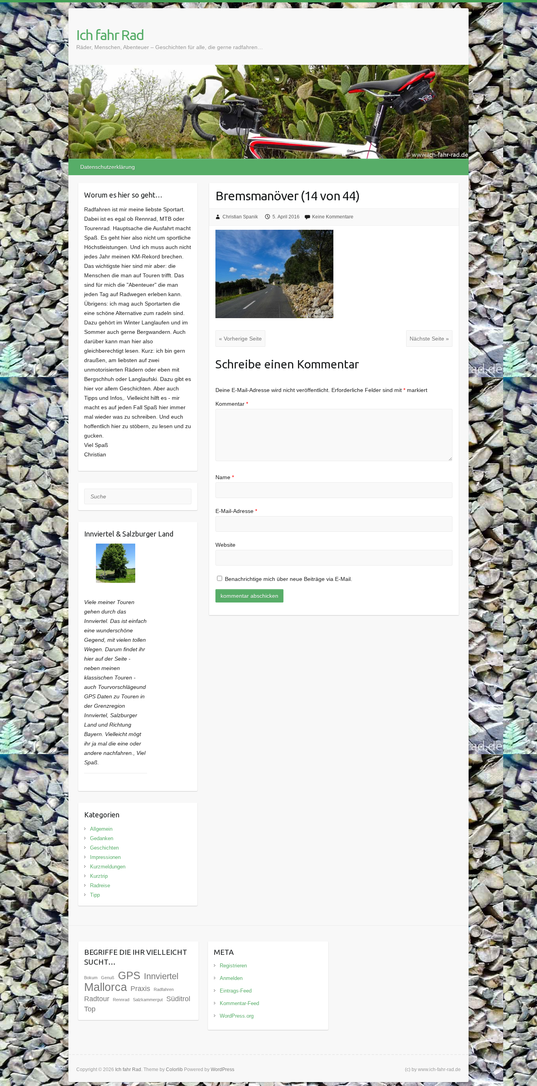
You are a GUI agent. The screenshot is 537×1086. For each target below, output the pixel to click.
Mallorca (105, 986)
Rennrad (121, 999)
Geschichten (104, 848)
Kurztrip (99, 876)
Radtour (96, 999)
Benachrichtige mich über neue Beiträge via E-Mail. (288, 579)
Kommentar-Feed (239, 1003)
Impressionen (105, 857)
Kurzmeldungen (107, 867)
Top (90, 1009)
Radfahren (164, 989)
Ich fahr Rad (109, 35)
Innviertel (161, 976)
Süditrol (178, 999)
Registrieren (233, 966)
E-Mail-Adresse (236, 511)
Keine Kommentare (332, 217)
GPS (129, 976)
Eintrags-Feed (236, 991)
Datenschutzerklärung (107, 167)
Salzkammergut (148, 999)
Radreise (100, 885)
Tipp (95, 895)
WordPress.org (237, 1016)
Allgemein (101, 829)
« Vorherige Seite (240, 338)
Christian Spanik (240, 217)
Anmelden (231, 978)
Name (224, 477)
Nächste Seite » (429, 338)
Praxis (140, 989)
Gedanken (101, 838)
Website (225, 545)
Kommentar (231, 404)
